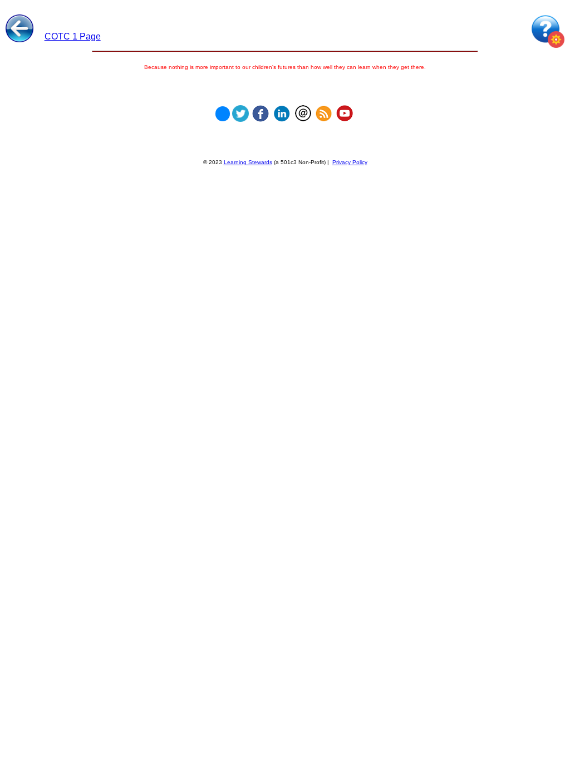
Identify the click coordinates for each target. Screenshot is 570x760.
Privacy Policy (349, 162)
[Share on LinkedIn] (281, 110)
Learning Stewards (248, 162)
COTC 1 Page (73, 36)
